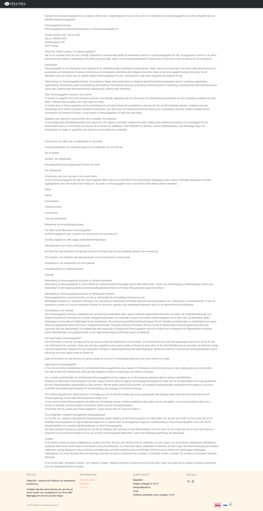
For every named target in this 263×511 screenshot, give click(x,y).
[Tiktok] (193, 481)
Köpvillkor (84, 483)
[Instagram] (188, 481)
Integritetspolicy (87, 480)
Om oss (83, 487)
